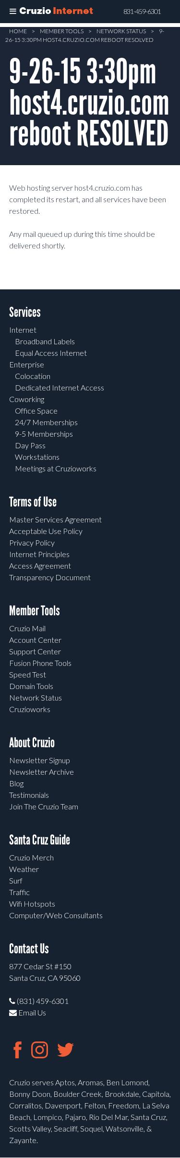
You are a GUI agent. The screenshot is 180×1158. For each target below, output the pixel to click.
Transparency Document (50, 577)
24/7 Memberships (46, 422)
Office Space (36, 410)
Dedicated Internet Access (59, 387)
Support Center (35, 651)
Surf (16, 880)
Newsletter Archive (41, 771)
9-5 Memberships (44, 433)
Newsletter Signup (39, 760)
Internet (22, 329)
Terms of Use (33, 502)
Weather (24, 868)
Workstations (37, 456)
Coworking (26, 398)
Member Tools (62, 31)
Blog (16, 783)
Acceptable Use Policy (46, 530)
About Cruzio (32, 742)
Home (18, 31)
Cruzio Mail (27, 628)
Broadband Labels (45, 341)
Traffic (19, 892)
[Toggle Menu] (13, 11)
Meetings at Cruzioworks (55, 468)
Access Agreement (40, 565)
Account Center (35, 639)
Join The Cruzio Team (43, 806)
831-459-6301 (142, 11)
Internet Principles (39, 554)
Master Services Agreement (55, 519)
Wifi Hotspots (32, 903)
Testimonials (29, 794)
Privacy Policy (32, 542)
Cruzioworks (29, 709)
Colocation (32, 375)
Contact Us (29, 948)
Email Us (31, 1012)
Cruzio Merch (31, 857)
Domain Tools (31, 685)
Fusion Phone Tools (40, 662)
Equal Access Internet (51, 352)
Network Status (121, 31)
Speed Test (27, 674)
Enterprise (26, 364)
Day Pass (30, 445)
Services (25, 312)
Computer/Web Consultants (56, 915)
